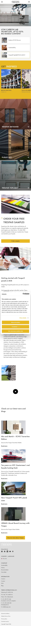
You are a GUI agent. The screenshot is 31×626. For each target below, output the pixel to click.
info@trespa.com (6, 607)
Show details (22, 318)
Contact (3, 581)
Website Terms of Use (5, 616)
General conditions (5, 613)
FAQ (2, 583)
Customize (14, 326)
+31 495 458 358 (6, 603)
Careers (3, 578)
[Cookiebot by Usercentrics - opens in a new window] (22, 294)
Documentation (4, 570)
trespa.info (6, 290)
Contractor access (5, 621)
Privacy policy (4, 618)
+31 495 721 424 (6, 599)
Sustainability (4, 565)
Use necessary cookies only (15, 331)
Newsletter (3, 572)
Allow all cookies (15, 322)
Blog (2, 585)
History (3, 567)
